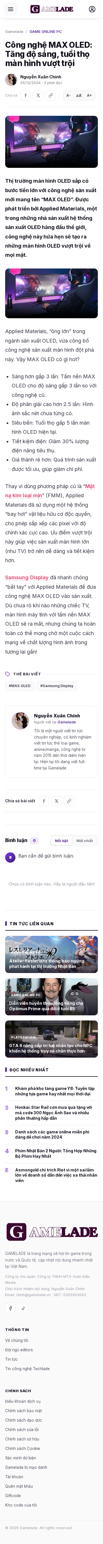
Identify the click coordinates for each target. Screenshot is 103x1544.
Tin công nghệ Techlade (27, 1368)
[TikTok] (23, 1308)
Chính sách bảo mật (23, 1410)
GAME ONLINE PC (45, 31)
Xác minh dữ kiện (20, 1458)
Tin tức (11, 1359)
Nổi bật (61, 840)
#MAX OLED (19, 686)
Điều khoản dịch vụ (23, 1401)
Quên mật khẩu (19, 1486)
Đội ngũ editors (19, 1349)
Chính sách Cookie (22, 1448)
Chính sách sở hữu (22, 1439)
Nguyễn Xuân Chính (40, 76)
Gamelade (14, 31)
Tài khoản (14, 1477)
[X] (38, 95)
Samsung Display (27, 577)
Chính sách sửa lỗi (22, 1429)
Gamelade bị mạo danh (26, 1467)
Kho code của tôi (21, 1505)
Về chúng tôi (16, 1340)
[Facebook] (25, 95)
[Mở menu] (11, 9)
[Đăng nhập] (92, 9)
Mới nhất (84, 840)
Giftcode (13, 1495)
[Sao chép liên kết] (50, 95)
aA (79, 95)
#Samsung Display (56, 686)
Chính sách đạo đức (23, 1420)
